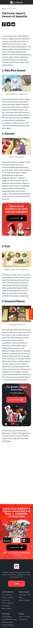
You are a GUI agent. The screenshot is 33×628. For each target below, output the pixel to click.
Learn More (14, 218)
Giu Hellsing (6, 606)
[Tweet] (8, 24)
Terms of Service (24, 617)
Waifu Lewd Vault (25, 595)
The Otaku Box (7, 595)
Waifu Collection (7, 603)
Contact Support (7, 625)
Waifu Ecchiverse (24, 600)
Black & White (6, 608)
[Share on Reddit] (13, 24)
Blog (20, 597)
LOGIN (16, 584)
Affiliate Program (7, 622)
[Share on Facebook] (4, 24)
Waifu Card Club (7, 597)
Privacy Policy (23, 619)
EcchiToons (6, 600)
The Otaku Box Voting (9, 619)
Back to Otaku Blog (10, 8)
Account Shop (6, 617)
